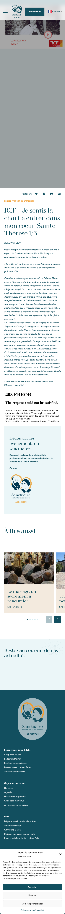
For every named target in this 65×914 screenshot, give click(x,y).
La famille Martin (12, 758)
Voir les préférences (32, 903)
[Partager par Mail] (59, 194)
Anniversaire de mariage (16, 805)
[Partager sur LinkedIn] (51, 194)
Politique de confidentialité (32, 910)
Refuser (32, 895)
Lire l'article (13, 606)
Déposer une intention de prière (20, 821)
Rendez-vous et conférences (19, 201)
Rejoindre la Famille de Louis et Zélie (21, 838)
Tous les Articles (33, 543)
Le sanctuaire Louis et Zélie (17, 767)
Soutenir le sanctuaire (14, 771)
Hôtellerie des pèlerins (15, 796)
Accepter (32, 887)
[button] (60, 854)
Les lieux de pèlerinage (15, 763)
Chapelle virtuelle (12, 754)
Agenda (14, 468)
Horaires (8, 788)
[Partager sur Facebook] (44, 194)
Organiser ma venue (14, 800)
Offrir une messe (12, 829)
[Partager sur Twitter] (36, 194)
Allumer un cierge (12, 825)
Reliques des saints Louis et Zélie (20, 834)
